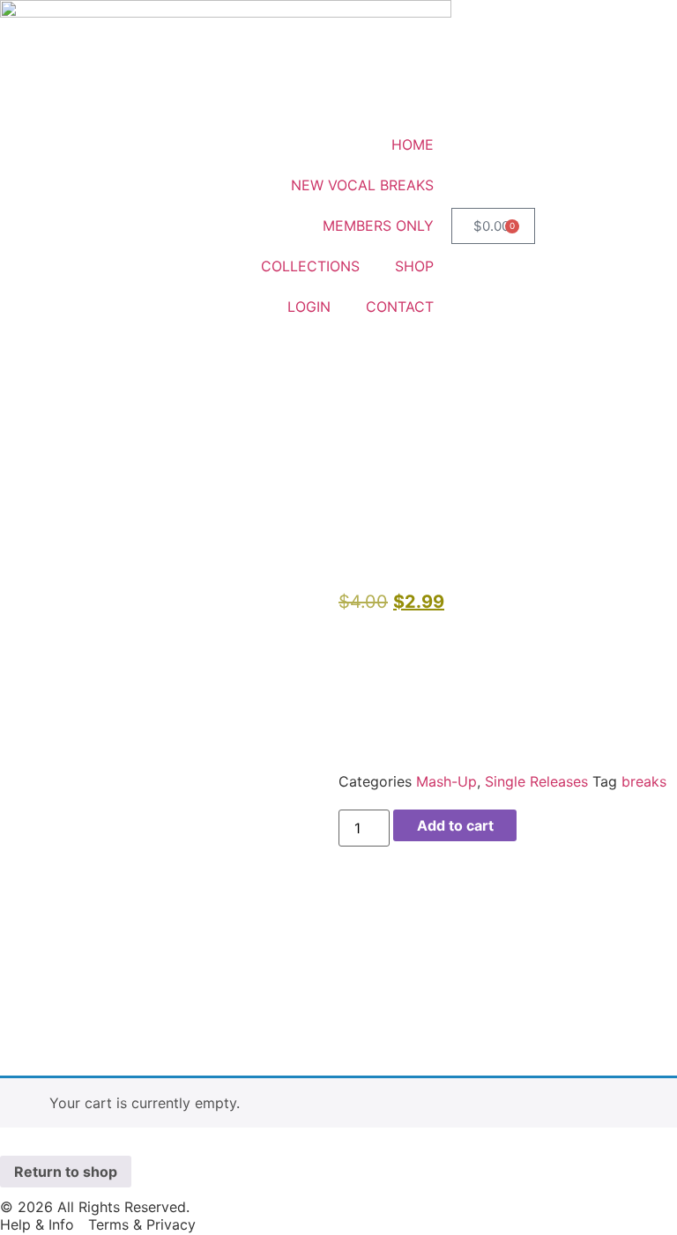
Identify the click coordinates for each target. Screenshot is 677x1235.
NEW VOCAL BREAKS (362, 185)
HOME (412, 144)
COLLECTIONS (310, 266)
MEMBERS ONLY (378, 225)
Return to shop (65, 1171)
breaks (643, 781)
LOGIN (309, 306)
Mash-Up (446, 781)
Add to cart (455, 825)
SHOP (414, 266)
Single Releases (536, 781)
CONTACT (400, 306)
